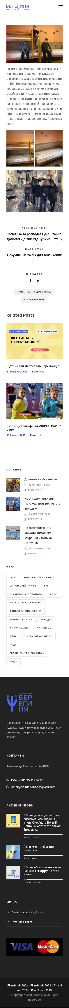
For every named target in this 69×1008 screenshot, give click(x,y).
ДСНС (53, 594)
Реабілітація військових (27, 653)
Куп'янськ (44, 627)
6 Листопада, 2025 (17, 371)
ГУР (46, 585)
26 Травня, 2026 (40, 514)
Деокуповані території (26, 602)
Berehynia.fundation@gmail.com (33, 787)
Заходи (45, 619)
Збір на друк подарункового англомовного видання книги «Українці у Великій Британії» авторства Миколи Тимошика (43, 822)
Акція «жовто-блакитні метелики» (39, 848)
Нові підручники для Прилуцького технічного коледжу (42, 503)
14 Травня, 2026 (40, 548)
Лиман (14, 636)
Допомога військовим (40, 479)
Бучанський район (23, 585)
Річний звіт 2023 (40, 985)
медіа (13, 661)
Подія (14, 644)
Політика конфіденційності (27, 912)
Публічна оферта (22, 922)
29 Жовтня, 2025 (16, 435)
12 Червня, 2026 (39, 484)
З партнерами (34, 299)
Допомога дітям (21, 619)
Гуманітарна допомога (34, 291)
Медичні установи (39, 636)
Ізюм (13, 577)
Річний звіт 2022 (17, 985)
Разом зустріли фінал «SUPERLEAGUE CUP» (33, 428)
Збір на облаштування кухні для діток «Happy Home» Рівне (42, 870)
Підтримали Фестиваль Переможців (32, 366)
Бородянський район (39, 577)
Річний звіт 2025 (41, 990)
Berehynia (38, 371)
